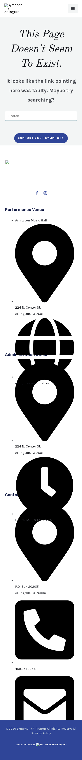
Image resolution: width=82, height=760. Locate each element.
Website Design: (41, 744)
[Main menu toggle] (73, 8)
